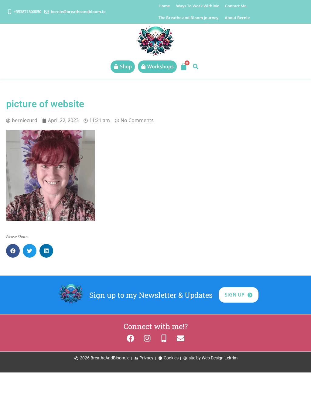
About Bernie (237, 17)
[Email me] (180, 338)
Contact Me (235, 6)
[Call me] (164, 338)
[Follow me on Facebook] (130, 338)
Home (164, 6)
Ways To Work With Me (197, 6)
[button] (195, 67)
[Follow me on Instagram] (147, 338)
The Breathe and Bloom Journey (188, 17)
